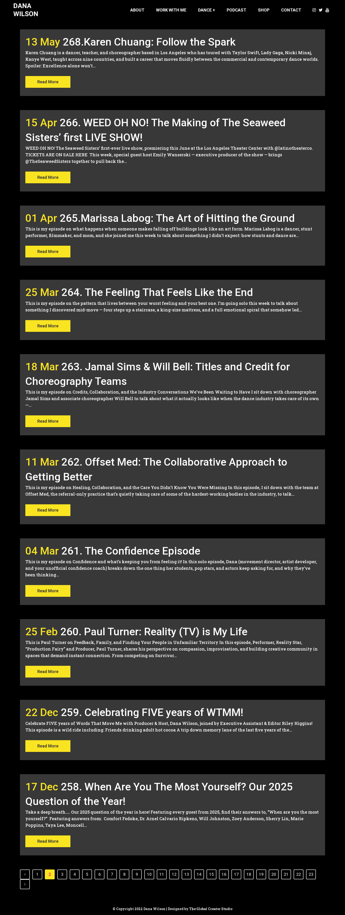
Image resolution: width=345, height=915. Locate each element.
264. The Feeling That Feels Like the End (157, 292)
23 (311, 874)
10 (149, 874)
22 (298, 874)
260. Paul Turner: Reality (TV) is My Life (153, 631)
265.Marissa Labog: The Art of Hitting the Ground (177, 218)
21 (286, 874)
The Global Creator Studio (210, 909)
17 (236, 874)
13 (186, 874)
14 (199, 874)
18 (248, 874)
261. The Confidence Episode (130, 551)
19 (261, 874)
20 (273, 874)
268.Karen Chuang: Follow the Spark (149, 42)
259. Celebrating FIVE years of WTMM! (152, 712)
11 (161, 874)
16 (224, 874)
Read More (47, 81)
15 (211, 874)
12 (174, 874)
